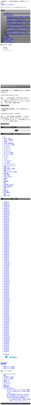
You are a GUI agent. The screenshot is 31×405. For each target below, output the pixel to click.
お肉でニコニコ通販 (9, 368)
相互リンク (7, 384)
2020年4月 (6, 227)
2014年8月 (6, 286)
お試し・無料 (7, 138)
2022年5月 (6, 217)
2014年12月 (7, 279)
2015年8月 (6, 268)
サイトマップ (7, 383)
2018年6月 (6, 251)
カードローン (7, 147)
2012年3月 (6, 332)
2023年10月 (7, 211)
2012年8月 (6, 324)
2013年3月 (6, 313)
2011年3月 (6, 351)
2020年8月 (6, 221)
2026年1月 (6, 202)
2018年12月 (7, 243)
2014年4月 (6, 292)
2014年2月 (6, 295)
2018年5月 (6, 252)
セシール (6, 155)
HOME (5, 47)
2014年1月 (6, 297)
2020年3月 (6, 229)
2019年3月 (6, 240)
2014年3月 (6, 294)
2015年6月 (6, 271)
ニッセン (6, 157)
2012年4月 (6, 330)
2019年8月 (6, 232)
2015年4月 (6, 275)
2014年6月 (6, 289)
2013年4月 (6, 311)
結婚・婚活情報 (8, 186)
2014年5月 (6, 291)
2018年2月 (6, 257)
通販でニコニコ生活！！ (13, 403)
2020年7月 (6, 222)
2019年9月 (6, 230)
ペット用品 (7, 162)
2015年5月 (6, 273)
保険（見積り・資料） (10, 168)
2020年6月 (6, 224)
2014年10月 (7, 283)
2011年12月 (7, 337)
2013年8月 (6, 305)
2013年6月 (6, 308)
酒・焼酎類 (7, 192)
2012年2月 (6, 334)
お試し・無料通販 (8, 140)
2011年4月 (6, 349)
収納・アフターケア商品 (10, 171)
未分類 (5, 178)
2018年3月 (6, 256)
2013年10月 (7, 302)
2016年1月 (6, 260)
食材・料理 (7, 195)
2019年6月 (6, 235)
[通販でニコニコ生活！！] (8, 4)
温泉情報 (6, 181)
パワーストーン (8, 160)
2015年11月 (7, 264)
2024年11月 (7, 206)
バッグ (5, 159)
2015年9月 (6, 267)
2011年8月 (6, 343)
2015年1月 (6, 278)
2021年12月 (7, 219)
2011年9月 (6, 341)
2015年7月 (6, 270)
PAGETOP (3, 363)
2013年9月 (6, 303)
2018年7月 (6, 249)
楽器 (5, 179)
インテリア (7, 146)
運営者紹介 (7, 386)
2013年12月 (7, 299)
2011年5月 (6, 348)
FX (4, 136)
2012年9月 (6, 322)
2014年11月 (7, 281)
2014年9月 (6, 284)
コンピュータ (7, 151)
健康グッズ (7, 170)
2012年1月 (6, 335)
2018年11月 (7, 244)
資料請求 (6, 190)
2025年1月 (6, 203)
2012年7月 (6, 326)
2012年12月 (7, 318)
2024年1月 (6, 209)
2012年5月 (6, 329)
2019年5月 (6, 237)
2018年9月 (6, 246)
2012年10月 (7, 321)
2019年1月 (6, 241)
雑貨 (19, 113)
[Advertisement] (15, 68)
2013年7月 (6, 306)
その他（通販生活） (9, 143)
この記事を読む (5, 105)
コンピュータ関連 (8, 152)
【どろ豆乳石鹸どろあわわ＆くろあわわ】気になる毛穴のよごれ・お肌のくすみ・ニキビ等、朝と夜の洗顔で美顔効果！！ (18, 396)
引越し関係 (7, 175)
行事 (5, 189)
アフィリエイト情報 (9, 144)
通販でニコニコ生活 (9, 366)
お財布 (5, 141)
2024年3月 (6, 208)
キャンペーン (7, 149)
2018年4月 (6, 254)
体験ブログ (7, 167)
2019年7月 (6, 233)
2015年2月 (6, 276)
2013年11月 (7, 300)
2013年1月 (6, 316)
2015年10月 (7, 265)
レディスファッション (10, 165)
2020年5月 (6, 225)
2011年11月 (7, 338)
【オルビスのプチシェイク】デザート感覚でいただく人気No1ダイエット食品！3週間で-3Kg (18, 391)
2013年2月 (6, 314)
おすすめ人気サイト (9, 388)
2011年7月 (6, 345)
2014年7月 (6, 287)
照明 (5, 182)
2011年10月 (7, 340)
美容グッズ (7, 187)
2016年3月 (6, 259)
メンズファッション (9, 163)
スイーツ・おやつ (8, 154)
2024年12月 (7, 205)
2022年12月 (7, 213)
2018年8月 (6, 248)
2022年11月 (7, 214)
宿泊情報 (6, 173)
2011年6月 (6, 346)
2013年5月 (6, 310)
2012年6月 (6, 327)
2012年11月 (7, 319)
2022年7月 (6, 216)
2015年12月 (7, 262)
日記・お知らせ (8, 176)
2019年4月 (6, 238)
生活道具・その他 (13, 95)
